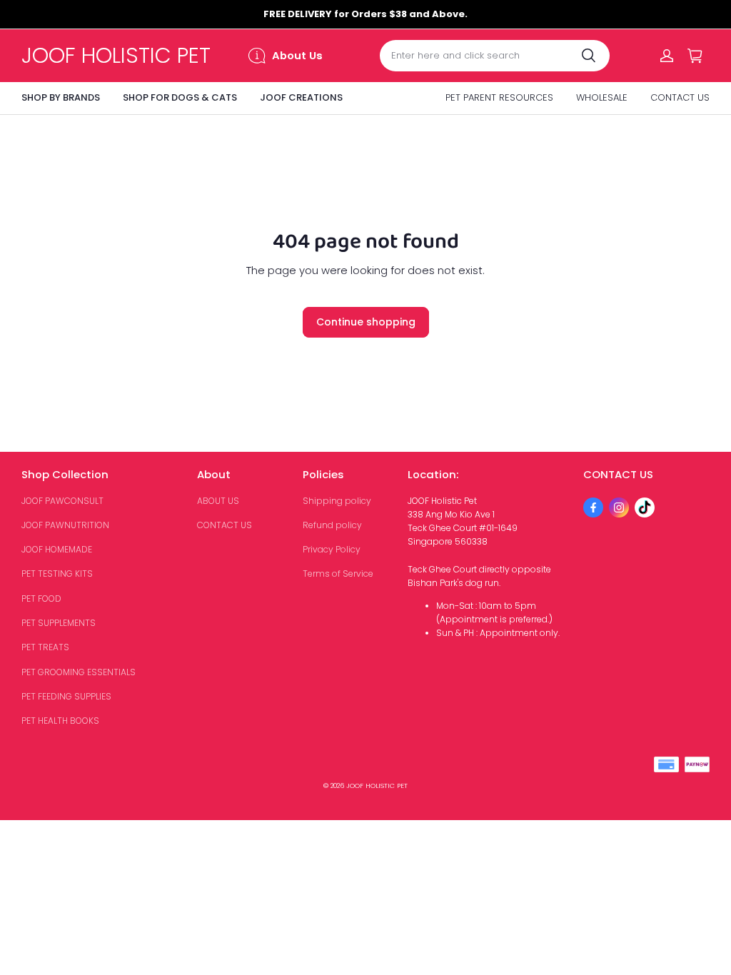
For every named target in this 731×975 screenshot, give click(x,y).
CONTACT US (680, 97)
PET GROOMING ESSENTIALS (78, 672)
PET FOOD (41, 598)
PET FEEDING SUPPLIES (66, 696)
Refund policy (332, 525)
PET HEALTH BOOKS (60, 720)
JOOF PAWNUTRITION (65, 525)
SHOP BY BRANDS (60, 97)
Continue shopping (365, 322)
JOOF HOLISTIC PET (377, 785)
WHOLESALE (601, 97)
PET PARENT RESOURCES (499, 97)
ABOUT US (218, 501)
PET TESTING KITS (57, 573)
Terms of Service (338, 573)
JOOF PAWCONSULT (62, 501)
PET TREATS (45, 647)
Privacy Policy (332, 549)
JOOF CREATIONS (301, 97)
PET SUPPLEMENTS (58, 623)
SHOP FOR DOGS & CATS (180, 97)
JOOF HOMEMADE (56, 549)
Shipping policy (337, 501)
